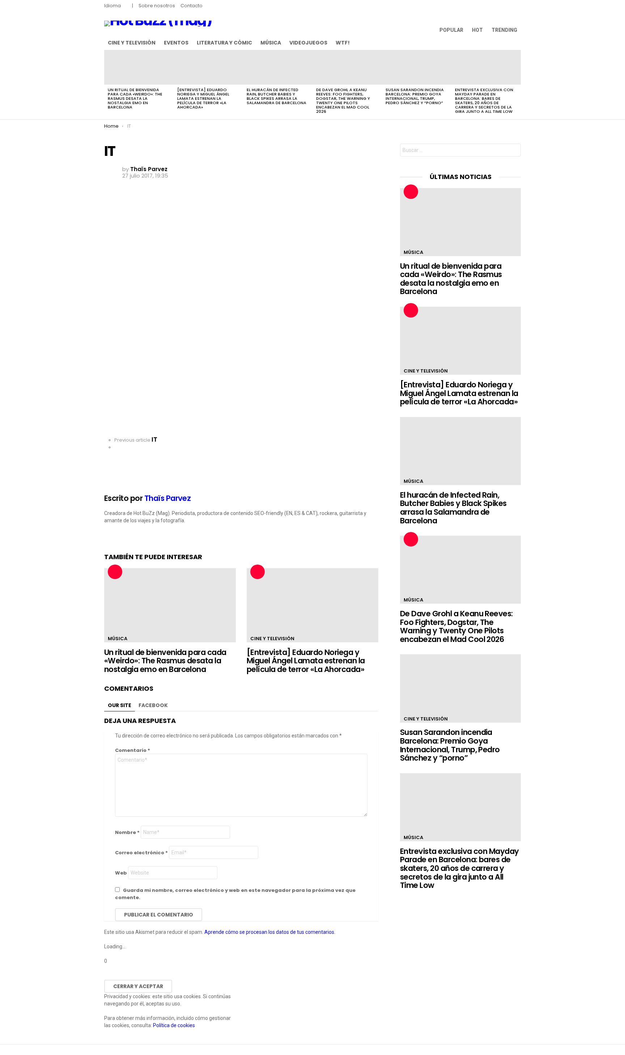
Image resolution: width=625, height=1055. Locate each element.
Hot (477, 30)
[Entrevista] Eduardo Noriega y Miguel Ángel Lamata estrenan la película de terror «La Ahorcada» (203, 98)
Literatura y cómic (224, 42)
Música (270, 42)
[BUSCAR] (516, 42)
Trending (504, 30)
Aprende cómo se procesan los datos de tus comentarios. (269, 932)
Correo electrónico (141, 852)
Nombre (127, 832)
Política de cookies (174, 1025)
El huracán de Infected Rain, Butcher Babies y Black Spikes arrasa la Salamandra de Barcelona (276, 96)
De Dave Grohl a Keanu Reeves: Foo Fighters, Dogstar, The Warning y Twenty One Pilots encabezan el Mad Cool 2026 (343, 100)
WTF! (343, 42)
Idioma (112, 5)
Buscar (513, 151)
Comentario (132, 750)
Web (121, 872)
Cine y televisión (132, 42)
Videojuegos (308, 42)
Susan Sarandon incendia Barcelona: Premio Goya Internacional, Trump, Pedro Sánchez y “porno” (415, 96)
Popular (451, 30)
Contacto (191, 5)
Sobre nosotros (157, 5)
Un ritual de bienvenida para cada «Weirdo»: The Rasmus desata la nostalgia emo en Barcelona (135, 98)
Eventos (176, 42)
